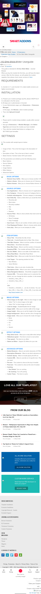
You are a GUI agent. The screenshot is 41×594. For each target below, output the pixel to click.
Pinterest (16, 555)
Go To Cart (16, 570)
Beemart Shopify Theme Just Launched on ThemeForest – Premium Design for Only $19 (20, 435)
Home (3, 572)
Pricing (11, 572)
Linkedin (7, 555)
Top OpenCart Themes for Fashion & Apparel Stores (18, 444)
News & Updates (7, 419)
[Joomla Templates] (20, 41)
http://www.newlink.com (16, 292)
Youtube (21, 555)
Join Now (20, 399)
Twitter (12, 555)
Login (29, 8)
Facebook (3, 555)
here (31, 77)
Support (37, 572)
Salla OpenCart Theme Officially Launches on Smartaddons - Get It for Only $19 (21, 416)
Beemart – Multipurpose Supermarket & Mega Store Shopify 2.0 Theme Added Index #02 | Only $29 (20, 426)
